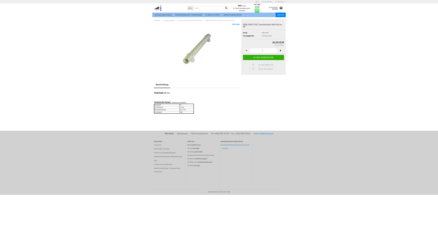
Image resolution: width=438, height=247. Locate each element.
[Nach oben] (431, 243)
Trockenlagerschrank (163, 15)
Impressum (157, 145)
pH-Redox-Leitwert (213, 15)
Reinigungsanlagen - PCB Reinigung (188, 15)
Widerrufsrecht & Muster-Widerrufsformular (168, 156)
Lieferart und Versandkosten (163, 164)
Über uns (280, 15)
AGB (155, 160)
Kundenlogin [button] (268, 2)
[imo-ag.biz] (169, 8)
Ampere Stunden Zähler (232, 15)
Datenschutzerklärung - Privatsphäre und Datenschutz (167, 170)
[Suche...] (226, 8)
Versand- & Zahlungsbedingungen (165, 153)
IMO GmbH (236, 24)
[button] (257, 1)
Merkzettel (280, 2)
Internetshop (212, 192)
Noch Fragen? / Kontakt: (161, 149)
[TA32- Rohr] (196, 49)
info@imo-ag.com (266, 134)
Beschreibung (162, 84)
